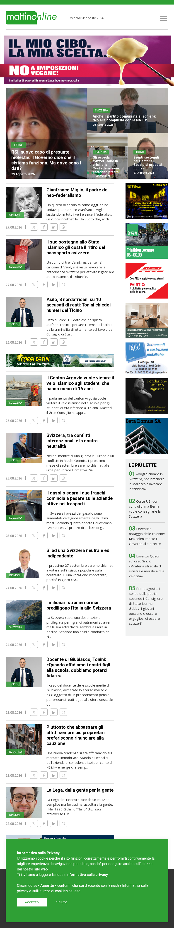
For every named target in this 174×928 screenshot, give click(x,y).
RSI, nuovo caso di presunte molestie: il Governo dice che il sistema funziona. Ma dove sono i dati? (46, 160)
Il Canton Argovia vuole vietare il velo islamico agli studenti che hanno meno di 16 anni (80, 383)
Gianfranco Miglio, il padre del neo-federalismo (77, 192)
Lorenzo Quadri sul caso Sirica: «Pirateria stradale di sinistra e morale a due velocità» (146, 566)
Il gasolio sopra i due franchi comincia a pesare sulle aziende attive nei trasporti (79, 498)
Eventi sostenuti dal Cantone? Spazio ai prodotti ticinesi (147, 162)
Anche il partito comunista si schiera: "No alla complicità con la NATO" (124, 118)
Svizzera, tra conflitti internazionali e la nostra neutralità (72, 441)
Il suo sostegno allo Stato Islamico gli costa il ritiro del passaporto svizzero (75, 247)
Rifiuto (62, 902)
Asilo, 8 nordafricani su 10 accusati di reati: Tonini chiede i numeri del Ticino (78, 305)
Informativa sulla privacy (87, 875)
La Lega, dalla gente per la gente (80, 790)
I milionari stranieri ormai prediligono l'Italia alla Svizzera (78, 605)
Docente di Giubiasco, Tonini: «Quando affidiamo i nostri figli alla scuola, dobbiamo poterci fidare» (78, 667)
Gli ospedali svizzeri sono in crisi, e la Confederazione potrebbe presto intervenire (106, 166)
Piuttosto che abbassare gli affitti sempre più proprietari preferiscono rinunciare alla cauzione (75, 735)
